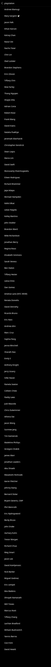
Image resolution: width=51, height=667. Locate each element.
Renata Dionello (11, 300)
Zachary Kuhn (10, 533)
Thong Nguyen (11, 93)
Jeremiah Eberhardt (13, 138)
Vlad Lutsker (10, 61)
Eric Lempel (9, 584)
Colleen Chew (10, 390)
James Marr (9, 455)
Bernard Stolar (11, 494)
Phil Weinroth (10, 507)
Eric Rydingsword (12, 513)
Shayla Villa (9, 100)
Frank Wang (9, 119)
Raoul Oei (8, 41)
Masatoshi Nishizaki (13, 474)
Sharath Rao (10, 352)
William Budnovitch (13, 630)
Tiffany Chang (10, 617)
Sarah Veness (10, 261)
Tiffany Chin (9, 80)
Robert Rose (9, 113)
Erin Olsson (9, 74)
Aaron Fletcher (11, 481)
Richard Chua (10, 546)
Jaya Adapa (9, 190)
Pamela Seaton (11, 384)
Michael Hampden (12, 197)
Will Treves (9, 604)
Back (2, 3)
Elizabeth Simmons (13, 255)
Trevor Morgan (11, 539)
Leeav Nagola (10, 209)
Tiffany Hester (10, 274)
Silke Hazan (9, 378)
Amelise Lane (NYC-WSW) (15, 293)
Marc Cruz (9, 332)
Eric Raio (8, 319)
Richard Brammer (12, 184)
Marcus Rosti (10, 610)
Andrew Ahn (10, 326)
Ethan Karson (10, 28)
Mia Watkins (10, 591)
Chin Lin (8, 54)
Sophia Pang (10, 339)
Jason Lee (8, 559)
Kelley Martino (11, 216)
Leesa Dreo (9, 281)
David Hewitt (10, 649)
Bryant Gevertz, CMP (13, 500)
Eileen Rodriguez (12, 177)
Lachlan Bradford (12, 623)
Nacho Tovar (10, 48)
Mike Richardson (12, 235)
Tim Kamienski (11, 436)
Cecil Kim (8, 643)
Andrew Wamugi (12, 9)
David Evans (9, 125)
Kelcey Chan (10, 35)
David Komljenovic (12, 565)
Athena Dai (9, 416)
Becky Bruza (9, 520)
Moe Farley (9, 87)
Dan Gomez (9, 287)
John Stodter (10, 222)
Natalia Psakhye (11, 132)
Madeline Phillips (12, 442)
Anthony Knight (11, 365)
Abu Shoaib (9, 468)
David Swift (9, 164)
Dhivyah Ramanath (13, 597)
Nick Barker (9, 571)
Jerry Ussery (9, 371)
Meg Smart (9, 552)
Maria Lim (8, 158)
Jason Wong (9, 423)
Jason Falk (8, 22)
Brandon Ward (11, 229)
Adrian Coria (10, 106)
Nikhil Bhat (9, 203)
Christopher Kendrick (14, 145)
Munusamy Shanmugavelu (16, 171)
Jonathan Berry (11, 242)
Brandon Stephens (12, 67)
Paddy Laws (9, 397)
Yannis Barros (10, 636)
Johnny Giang (10, 487)
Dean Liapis (9, 151)
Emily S (7, 358)
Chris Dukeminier (12, 410)
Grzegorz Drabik (11, 449)
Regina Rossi (10, 248)
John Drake (9, 526)
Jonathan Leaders (12, 462)
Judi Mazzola (10, 403)
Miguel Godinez (11, 578)
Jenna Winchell (11, 345)
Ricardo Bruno (10, 313)
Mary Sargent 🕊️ (12, 16)
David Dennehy (11, 306)
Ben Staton (9, 268)
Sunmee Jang (10, 429)
